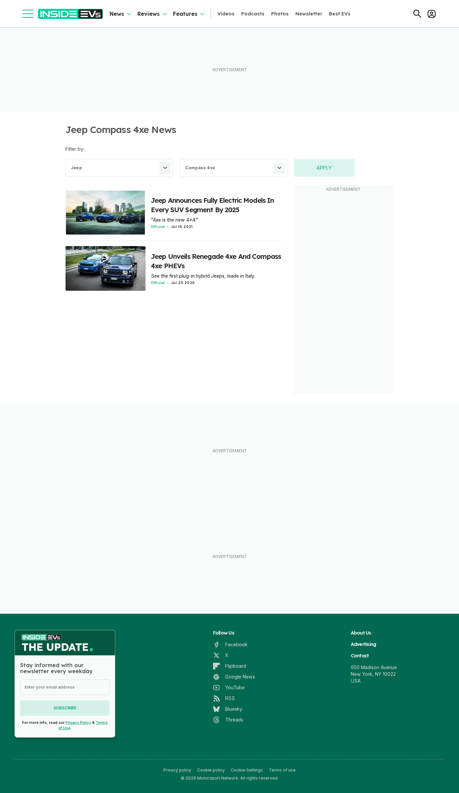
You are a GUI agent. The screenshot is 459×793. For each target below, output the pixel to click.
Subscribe (64, 707)
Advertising (363, 644)
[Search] (417, 14)
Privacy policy (177, 770)
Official (158, 227)
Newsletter (308, 14)
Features (185, 13)
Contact (360, 656)
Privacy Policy (78, 722)
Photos (280, 14)
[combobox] (119, 168)
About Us (361, 633)
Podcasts (252, 14)
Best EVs (339, 14)
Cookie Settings (247, 770)
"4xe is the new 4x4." (174, 220)
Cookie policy (211, 770)
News (117, 13)
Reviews (148, 13)
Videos (226, 14)
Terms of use (282, 770)
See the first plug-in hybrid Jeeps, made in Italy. (203, 276)
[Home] (70, 14)
